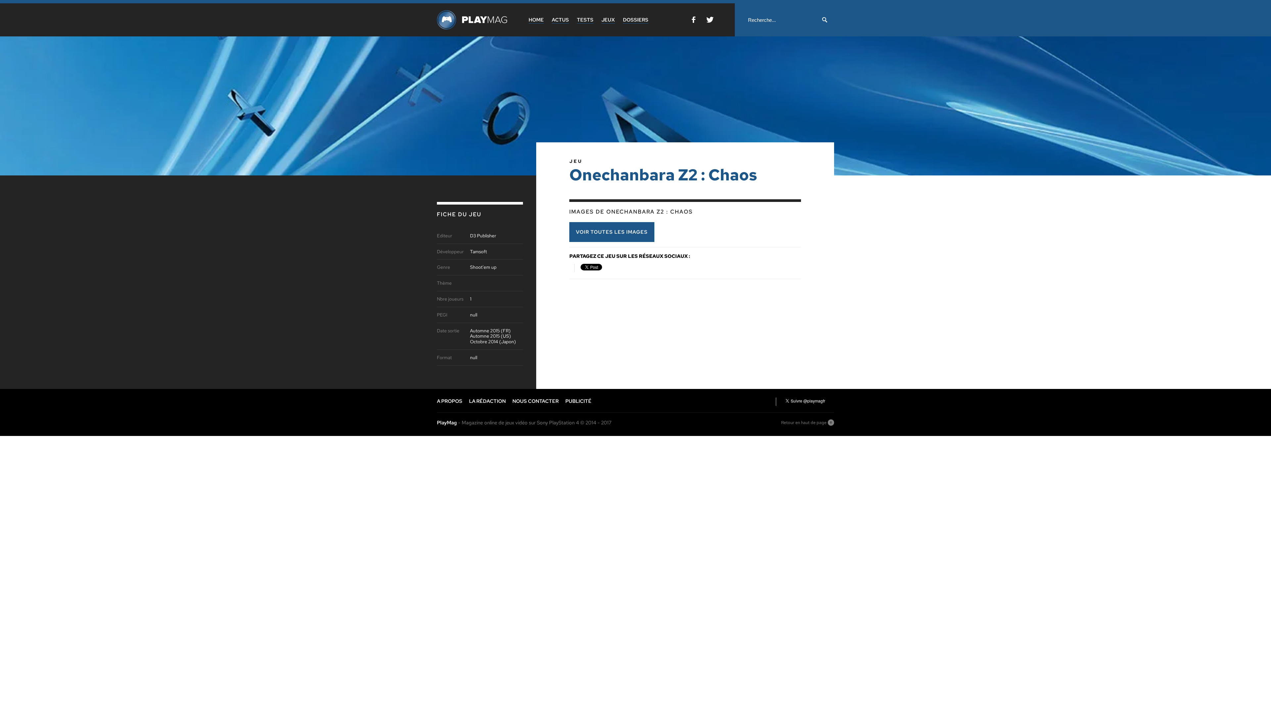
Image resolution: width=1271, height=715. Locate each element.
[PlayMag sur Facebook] (693, 21)
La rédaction (487, 401)
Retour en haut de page (803, 422)
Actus (560, 20)
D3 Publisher (483, 236)
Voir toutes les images (612, 232)
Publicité (578, 401)
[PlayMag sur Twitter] (710, 21)
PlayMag (447, 422)
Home (536, 20)
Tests (585, 20)
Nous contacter (535, 401)
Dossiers (635, 20)
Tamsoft (478, 252)
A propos (449, 401)
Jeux (608, 20)
